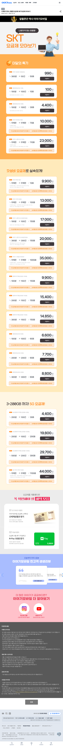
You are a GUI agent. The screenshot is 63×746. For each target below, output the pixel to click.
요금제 (14, 2)
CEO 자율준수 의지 (11, 725)
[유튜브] (2, 713)
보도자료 (18, 728)
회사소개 (3, 725)
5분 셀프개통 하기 (56, 713)
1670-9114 (31, 718)
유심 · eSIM (21, 2)
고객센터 (35, 2)
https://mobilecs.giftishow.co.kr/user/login (26, 692)
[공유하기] (61, 11)
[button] (62, 575)
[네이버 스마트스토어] (9, 713)
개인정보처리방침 (26, 725)
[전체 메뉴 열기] (59, 2)
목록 (31, 702)
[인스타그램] (6, 713)
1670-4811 (22, 718)
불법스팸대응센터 (36, 725)
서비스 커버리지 (6, 728)
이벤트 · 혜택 (28, 2)
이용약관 (19, 725)
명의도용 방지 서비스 (47, 725)
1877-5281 (49, 718)
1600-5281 (41, 718)
